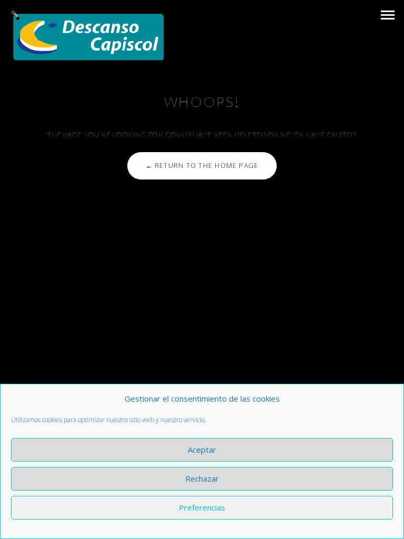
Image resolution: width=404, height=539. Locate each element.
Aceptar (202, 449)
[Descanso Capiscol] (88, 36)
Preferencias (202, 507)
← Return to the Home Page (202, 165)
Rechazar (202, 478)
